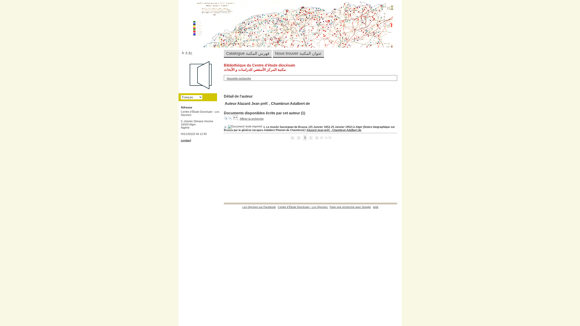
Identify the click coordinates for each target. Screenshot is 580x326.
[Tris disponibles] (235, 118)
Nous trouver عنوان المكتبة (298, 53)
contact (186, 140)
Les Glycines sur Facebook (259, 207)
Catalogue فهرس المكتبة (247, 53)
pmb (375, 207)
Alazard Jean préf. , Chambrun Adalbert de (334, 130)
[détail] (225, 127)
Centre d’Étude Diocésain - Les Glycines (303, 207)
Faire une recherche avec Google (350, 207)
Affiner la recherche (252, 118)
